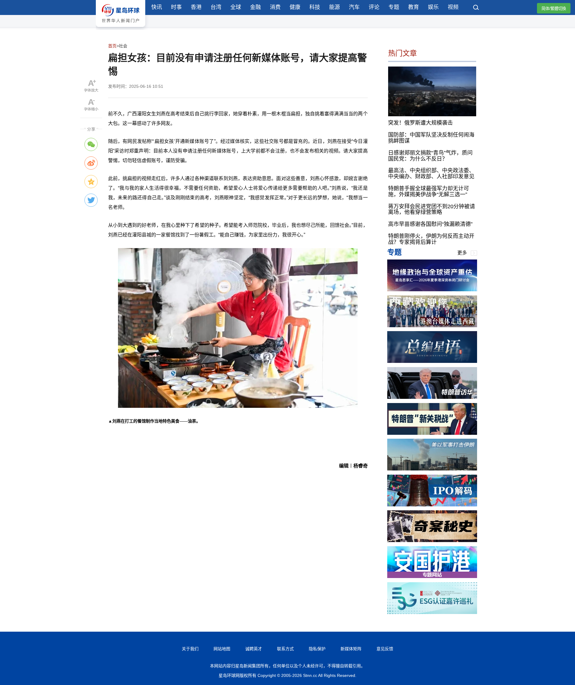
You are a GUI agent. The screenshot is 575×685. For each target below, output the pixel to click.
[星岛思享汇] (432, 289)
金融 (255, 7)
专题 (393, 7)
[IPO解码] (432, 504)
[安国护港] (432, 576)
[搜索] (476, 8)
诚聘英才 (253, 648)
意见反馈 (384, 648)
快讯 (156, 7)
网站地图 (222, 648)
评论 (374, 7)
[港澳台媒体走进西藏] (432, 325)
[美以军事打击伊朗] (432, 468)
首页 (112, 45)
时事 (176, 7)
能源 (334, 7)
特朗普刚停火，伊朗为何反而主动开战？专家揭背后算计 (431, 239)
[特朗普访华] (432, 397)
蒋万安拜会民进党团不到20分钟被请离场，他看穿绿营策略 (431, 209)
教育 (413, 7)
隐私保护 (317, 648)
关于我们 (190, 648)
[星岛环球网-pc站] (120, 28)
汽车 (354, 7)
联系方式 (285, 648)
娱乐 (433, 7)
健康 (295, 7)
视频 (453, 7)
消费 (275, 7)
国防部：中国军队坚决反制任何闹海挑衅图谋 (431, 138)
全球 (235, 7)
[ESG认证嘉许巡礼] (432, 612)
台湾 (216, 7)
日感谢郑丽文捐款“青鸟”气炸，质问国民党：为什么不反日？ (430, 156)
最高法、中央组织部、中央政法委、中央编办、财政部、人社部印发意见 (431, 173)
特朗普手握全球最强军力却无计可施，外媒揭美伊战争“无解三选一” (428, 191)
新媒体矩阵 (351, 648)
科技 (314, 7)
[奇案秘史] (432, 540)
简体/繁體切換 (553, 8)
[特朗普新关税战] (432, 433)
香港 (196, 7)
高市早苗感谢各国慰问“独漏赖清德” (430, 224)
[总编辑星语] (432, 361)
